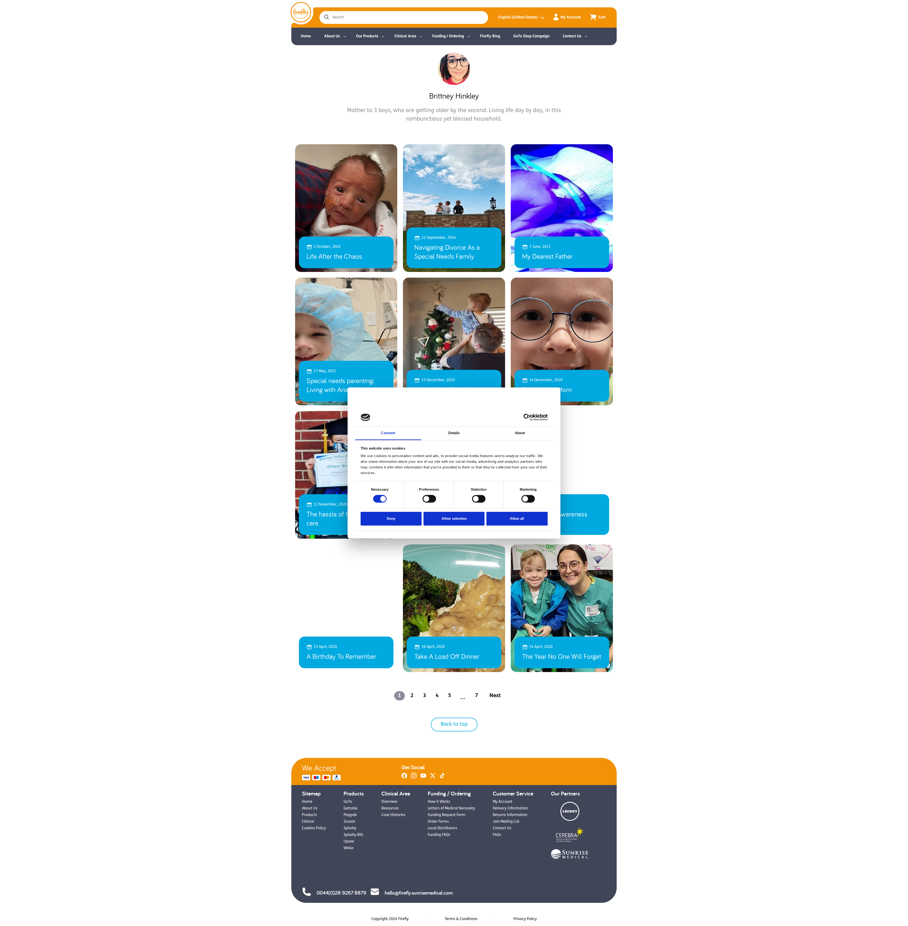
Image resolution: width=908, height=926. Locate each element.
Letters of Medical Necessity (451, 808)
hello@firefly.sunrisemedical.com (419, 892)
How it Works (439, 802)
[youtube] (423, 777)
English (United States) (518, 17)
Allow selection (454, 518)
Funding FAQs (439, 835)
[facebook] (404, 777)
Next (495, 696)
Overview (389, 802)
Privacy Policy (525, 919)
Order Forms (438, 822)
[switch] (429, 499)
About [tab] (520, 433)
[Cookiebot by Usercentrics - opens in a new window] (527, 417)
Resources (390, 808)
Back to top (454, 724)
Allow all (517, 518)
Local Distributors (442, 828)
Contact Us (572, 36)
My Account (570, 17)
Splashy (350, 828)
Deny (391, 518)
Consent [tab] (388, 433)
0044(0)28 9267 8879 (341, 892)
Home (306, 36)
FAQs (497, 835)
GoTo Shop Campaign (531, 36)
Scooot (349, 822)
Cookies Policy (314, 828)
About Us (332, 36)
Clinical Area (405, 36)
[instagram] (414, 777)
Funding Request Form (446, 815)
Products (309, 815)
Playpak (350, 815)
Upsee (349, 841)
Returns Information (510, 815)
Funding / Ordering (448, 36)
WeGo (349, 848)
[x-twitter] (433, 777)
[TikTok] (442, 777)
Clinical (308, 822)
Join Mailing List (506, 822)
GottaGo (351, 808)
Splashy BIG (353, 835)
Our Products (367, 36)
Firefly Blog (490, 36)
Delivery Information (510, 808)
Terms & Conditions (461, 919)
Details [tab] (454, 433)
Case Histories (393, 815)
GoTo (348, 802)
